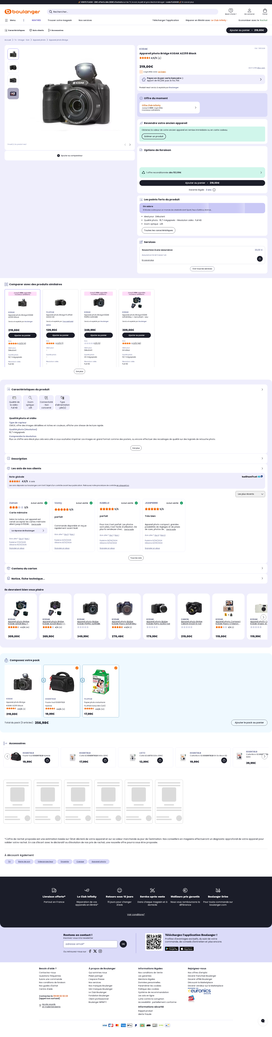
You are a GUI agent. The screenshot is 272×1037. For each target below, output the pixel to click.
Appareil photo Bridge (58, 40)
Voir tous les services (202, 268)
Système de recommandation (153, 992)
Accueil (8, 40)
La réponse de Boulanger (23, 530)
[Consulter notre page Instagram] (100, 952)
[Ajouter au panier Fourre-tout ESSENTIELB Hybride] (47, 760)
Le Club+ (162, 72)
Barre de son (24, 861)
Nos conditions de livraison (52, 982)
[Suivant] (130, 145)
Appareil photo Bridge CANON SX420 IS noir (191, 622)
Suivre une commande (50, 979)
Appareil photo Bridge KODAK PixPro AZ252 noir (158, 622)
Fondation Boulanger (99, 995)
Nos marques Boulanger (100, 985)
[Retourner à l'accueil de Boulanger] (22, 11)
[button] (263, 617)
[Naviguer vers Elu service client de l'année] (210, 998)
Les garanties (144, 975)
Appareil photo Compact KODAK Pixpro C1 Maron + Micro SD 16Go (228, 623)
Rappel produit (145, 1010)
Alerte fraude (144, 1014)
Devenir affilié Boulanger (200, 979)
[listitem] (13, 67)
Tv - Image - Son (21, 40)
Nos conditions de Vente (150, 972)
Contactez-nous (47, 972)
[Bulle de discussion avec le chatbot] (262, 1021)
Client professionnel (99, 998)
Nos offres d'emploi (197, 972)
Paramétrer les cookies (149, 985)
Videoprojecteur (45, 861)
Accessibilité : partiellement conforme (157, 1002)
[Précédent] (125, 145)
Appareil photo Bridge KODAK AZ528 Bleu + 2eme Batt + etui (18, 623)
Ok (123, 944)
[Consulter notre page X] (95, 952)
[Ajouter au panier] (260, 259)
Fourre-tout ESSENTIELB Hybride (55, 704)
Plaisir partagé (96, 975)
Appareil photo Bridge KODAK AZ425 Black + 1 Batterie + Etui (54, 623)
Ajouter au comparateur (71, 156)
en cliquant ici (123, 485)
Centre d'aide (46, 989)
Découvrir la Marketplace (200, 982)
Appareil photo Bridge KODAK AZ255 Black (15, 704)
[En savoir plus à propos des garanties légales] (214, 190)
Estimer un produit (153, 136)
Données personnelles (149, 982)
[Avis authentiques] (251, 477)
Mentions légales (146, 979)
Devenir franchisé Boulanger (202, 975)
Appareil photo (39, 40)
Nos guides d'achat (48, 985)
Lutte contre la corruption (151, 998)
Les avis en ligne (146, 995)
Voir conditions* (136, 914)
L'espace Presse (96, 979)
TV (9, 861)
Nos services (95, 982)
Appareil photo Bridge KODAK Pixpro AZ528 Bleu (124, 622)
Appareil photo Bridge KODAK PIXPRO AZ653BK (88, 622)
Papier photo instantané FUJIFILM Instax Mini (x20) (95, 704)
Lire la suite (36, 524)
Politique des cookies (148, 989)
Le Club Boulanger (98, 992)
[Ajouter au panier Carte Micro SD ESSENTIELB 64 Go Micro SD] (224, 760)
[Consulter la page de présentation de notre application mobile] (171, 949)
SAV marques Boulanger (101, 989)
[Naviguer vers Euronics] (210, 991)
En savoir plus (148, 260)
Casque (80, 861)
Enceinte (65, 861)
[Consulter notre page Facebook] (90, 952)
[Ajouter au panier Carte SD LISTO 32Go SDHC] (160, 760)
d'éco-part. (261, 68)
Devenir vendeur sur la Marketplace (205, 985)
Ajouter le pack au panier (249, 722)
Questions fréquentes (50, 975)
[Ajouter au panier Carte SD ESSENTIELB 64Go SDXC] (105, 760)
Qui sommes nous (98, 972)
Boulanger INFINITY (98, 1002)
